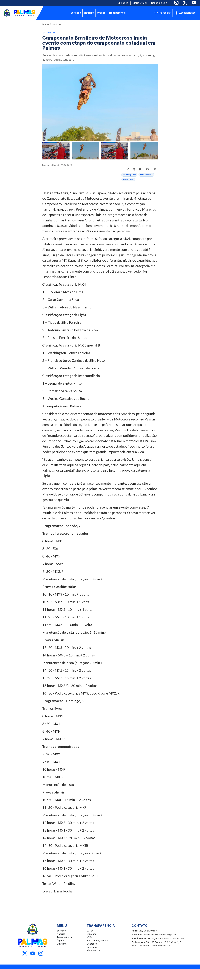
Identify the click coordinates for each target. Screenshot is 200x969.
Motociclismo (49, 33)
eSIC (89, 937)
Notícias (61, 934)
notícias (56, 24)
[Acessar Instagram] (41, 953)
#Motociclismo (146, 175)
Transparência (64, 937)
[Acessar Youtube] (33, 953)
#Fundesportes (129, 175)
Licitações (92, 943)
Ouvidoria (62, 943)
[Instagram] (176, 3)
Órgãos (60, 940)
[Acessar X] (25, 953)
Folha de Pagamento (97, 940)
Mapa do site (93, 950)
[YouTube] (194, 3)
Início (45, 24)
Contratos (92, 947)
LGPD (90, 930)
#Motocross (128, 179)
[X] (185, 3)
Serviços (61, 930)
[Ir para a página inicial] (19, 13)
